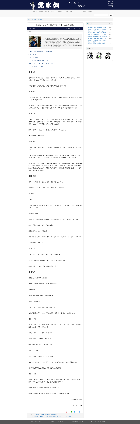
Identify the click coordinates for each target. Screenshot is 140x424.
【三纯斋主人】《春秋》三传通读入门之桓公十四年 (45, 414)
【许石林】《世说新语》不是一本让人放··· (97, 40)
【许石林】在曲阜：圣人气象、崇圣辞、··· (97, 43)
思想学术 (35, 11)
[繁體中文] (110, 1)
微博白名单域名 (38, 422)
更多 (81, 411)
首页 (29, 11)
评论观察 (60, 11)
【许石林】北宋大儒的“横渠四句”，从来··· (97, 34)
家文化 (78, 11)
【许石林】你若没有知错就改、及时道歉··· (97, 29)
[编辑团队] (110, 6)
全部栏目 (90, 11)
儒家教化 (53, 11)
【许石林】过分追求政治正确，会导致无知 (97, 36)
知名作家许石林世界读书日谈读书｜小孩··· (97, 38)
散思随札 (40, 19)
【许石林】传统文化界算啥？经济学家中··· (97, 31)
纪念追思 (84, 11)
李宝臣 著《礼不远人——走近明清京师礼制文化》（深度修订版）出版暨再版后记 (52, 416)
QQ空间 (76, 411)
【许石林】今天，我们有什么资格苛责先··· (97, 32)
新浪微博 (68, 411)
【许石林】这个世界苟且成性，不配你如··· (97, 42)
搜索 (111, 15)
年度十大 (72, 11)
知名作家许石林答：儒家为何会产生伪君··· (97, 27)
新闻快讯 (41, 11)
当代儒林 (66, 11)
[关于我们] (110, 3)
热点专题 (47, 11)
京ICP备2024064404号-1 (78, 422)
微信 (73, 411)
